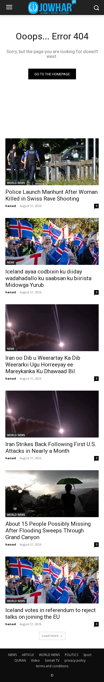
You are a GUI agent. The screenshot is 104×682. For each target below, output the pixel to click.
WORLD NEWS (16, 183)
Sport (87, 655)
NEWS (10, 262)
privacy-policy (75, 660)
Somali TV (52, 660)
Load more (50, 635)
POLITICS (71, 655)
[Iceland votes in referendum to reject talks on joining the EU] (52, 580)
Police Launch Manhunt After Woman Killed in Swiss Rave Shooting (51, 195)
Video (35, 660)
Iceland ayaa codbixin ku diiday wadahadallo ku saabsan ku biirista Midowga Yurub (48, 278)
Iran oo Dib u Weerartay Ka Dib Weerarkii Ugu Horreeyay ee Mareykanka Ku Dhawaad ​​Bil (42, 365)
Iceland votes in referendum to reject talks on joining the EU (50, 613)
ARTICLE (28, 655)
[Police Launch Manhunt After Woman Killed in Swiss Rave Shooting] (52, 161)
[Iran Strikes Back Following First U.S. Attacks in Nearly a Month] (52, 414)
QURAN (20, 660)
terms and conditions (52, 666)
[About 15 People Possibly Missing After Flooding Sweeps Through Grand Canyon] (52, 493)
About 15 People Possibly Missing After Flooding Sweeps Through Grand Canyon (48, 530)
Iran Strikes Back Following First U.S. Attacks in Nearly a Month (50, 447)
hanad (10, 206)
